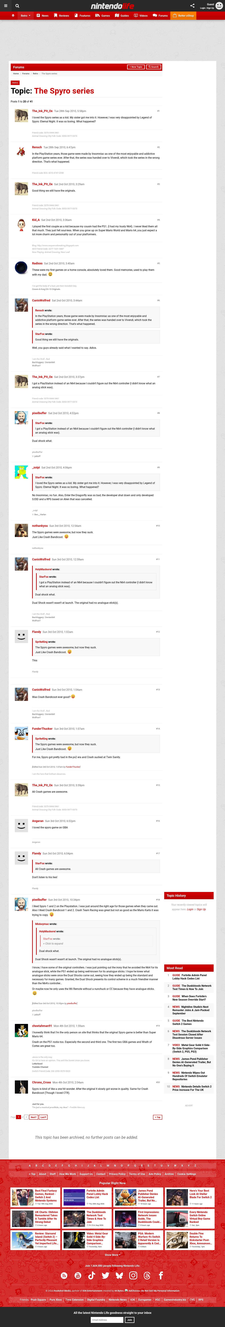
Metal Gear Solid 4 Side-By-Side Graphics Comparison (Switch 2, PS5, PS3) (191, 1048)
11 (158, 559)
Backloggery (38, 362)
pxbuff (37, 456)
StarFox (39, 334)
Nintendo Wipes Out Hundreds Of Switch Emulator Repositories (189, 1076)
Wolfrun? (36, 365)
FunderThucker (42, 728)
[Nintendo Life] (112, 6)
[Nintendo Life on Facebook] (161, 1276)
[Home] (13, 16)
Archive (169, 1174)
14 (158, 728)
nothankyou (40, 525)
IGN (132, 1299)
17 (158, 853)
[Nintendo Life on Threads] (147, 1276)
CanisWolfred (41, 300)
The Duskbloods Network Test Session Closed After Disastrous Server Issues (191, 1034)
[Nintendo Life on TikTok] (92, 1276)
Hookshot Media (62, 1290)
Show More (112, 1254)
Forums (18, 67)
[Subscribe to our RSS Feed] (64, 1276)
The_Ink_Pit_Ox (42, 111)
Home (16, 73)
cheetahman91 (42, 1026)
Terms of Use (137, 1174)
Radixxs (37, 263)
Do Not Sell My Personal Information (160, 1290)
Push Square (38, 1299)
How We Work (67, 1174)
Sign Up (210, 8)
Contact (100, 1174)
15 (158, 785)
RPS (200, 1299)
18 (158, 899)
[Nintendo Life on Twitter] (105, 1276)
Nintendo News (118, 1299)
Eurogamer (145, 1299)
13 (158, 689)
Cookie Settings (186, 1174)
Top (32, 1174)
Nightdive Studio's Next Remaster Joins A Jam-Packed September (190, 1010)
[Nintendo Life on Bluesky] (119, 1276)
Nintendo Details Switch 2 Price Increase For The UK (191, 1088)
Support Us (86, 1174)
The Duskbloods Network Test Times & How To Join (191, 987)
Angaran (37, 821)
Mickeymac (42, 924)
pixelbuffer (39, 413)
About (42, 1174)
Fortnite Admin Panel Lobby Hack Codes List (189, 977)
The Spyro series (64, 91)
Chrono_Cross (41, 1082)
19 (158, 1026)
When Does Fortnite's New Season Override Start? (189, 998)
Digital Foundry (96, 1299)
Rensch (37, 147)
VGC (157, 1299)
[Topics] (6, 6)
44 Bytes (119, 1290)
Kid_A (36, 220)
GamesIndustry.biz (175, 1299)
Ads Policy (155, 1174)
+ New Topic (136, 67)
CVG (192, 1299)
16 (158, 821)
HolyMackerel (43, 569)
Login (202, 8)
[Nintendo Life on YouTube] (78, 1276)
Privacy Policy (117, 1174)
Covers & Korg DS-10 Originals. (46, 289)
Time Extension (74, 1299)
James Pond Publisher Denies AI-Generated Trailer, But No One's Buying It (191, 1062)
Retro (35, 73)
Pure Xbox (56, 1299)
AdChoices (134, 1290)
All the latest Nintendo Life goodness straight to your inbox (112, 1312)
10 (158, 525)
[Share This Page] (192, 6)
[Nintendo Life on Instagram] (133, 1276)
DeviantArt (50, 362)
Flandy (36, 632)
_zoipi (36, 467)
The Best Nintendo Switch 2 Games (188, 1022)
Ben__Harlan (40, 514)
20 (158, 1082)
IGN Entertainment (92, 1290)
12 (158, 632)
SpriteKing (41, 641)
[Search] (17, 6)
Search (155, 67)
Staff (53, 1174)
